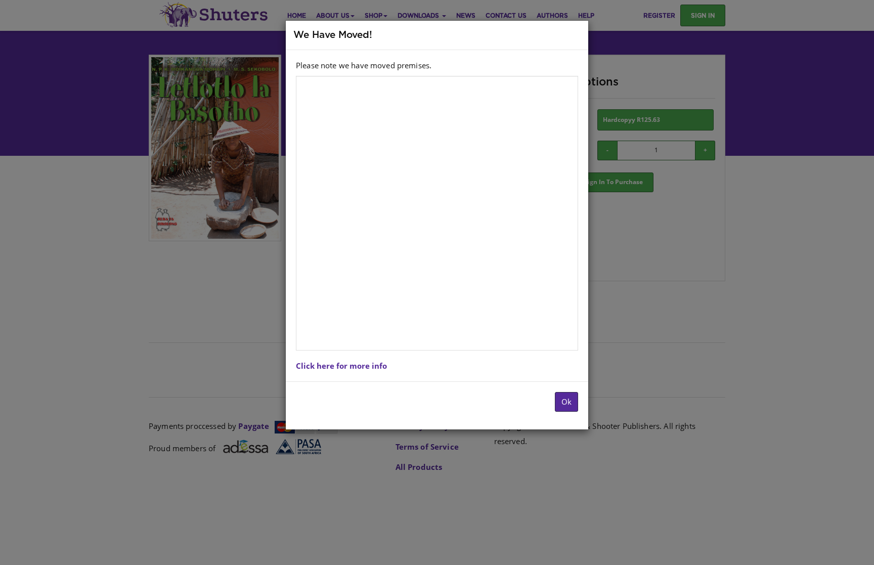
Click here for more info (341, 366)
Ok (566, 402)
